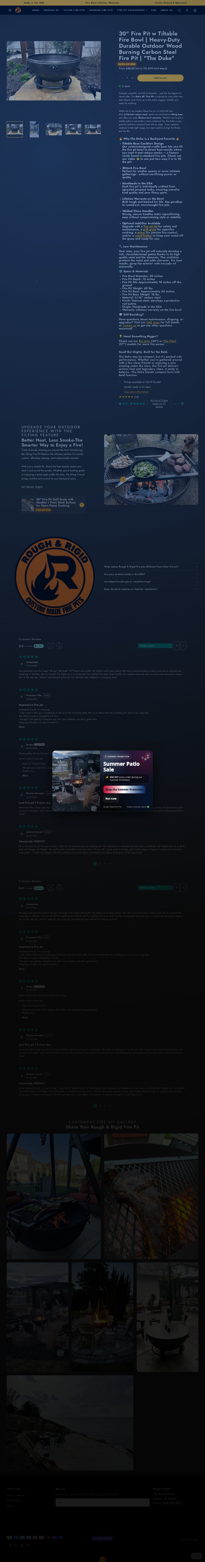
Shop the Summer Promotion (124, 789)
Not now (111, 798)
